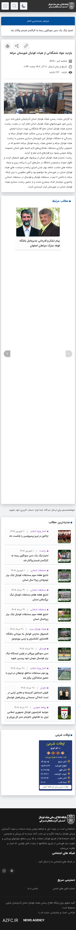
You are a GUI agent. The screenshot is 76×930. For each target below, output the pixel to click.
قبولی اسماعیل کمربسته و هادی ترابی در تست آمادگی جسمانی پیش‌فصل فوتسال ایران (27, 697)
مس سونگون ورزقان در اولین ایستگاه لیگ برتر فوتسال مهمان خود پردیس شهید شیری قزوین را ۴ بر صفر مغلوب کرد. (27, 658)
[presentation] (69, 353)
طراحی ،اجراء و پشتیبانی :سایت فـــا (56, 913)
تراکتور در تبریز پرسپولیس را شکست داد (28, 536)
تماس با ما (33, 888)
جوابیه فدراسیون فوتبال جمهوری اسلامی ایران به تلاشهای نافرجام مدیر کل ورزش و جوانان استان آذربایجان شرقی (27, 717)
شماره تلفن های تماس (64, 888)
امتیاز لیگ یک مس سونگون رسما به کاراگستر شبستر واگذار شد (42, 30)
